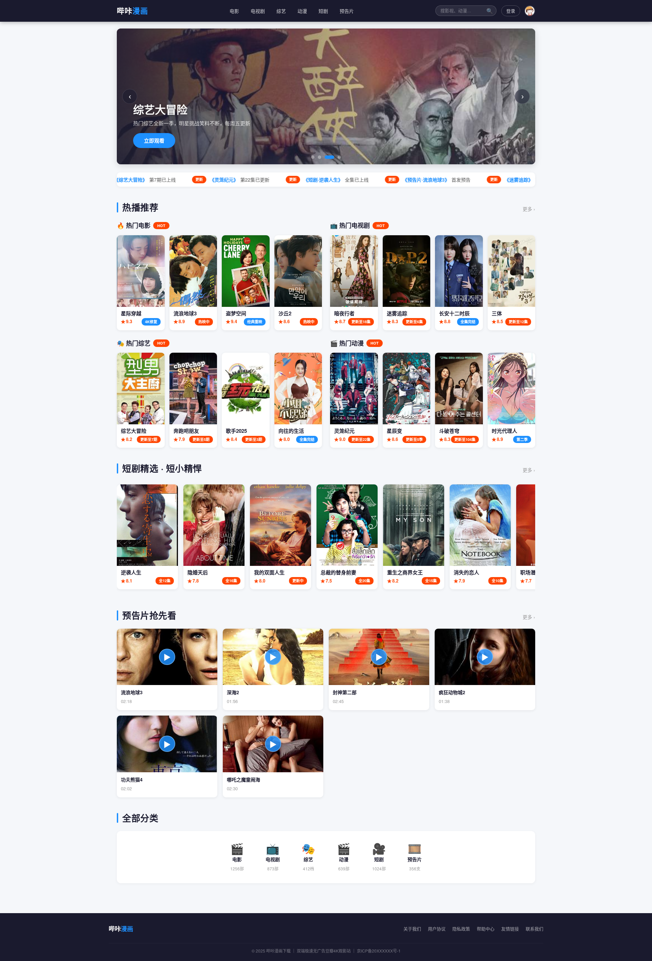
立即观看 (154, 140)
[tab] (312, 157)
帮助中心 (485, 928)
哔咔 (132, 10)
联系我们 (534, 928)
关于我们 (412, 928)
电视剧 (258, 10)
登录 (510, 10)
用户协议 (437, 928)
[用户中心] (529, 10)
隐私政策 (461, 928)
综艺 (281, 10)
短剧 (323, 10)
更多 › (529, 208)
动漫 (302, 10)
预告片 (347, 10)
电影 (234, 10)
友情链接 (510, 928)
